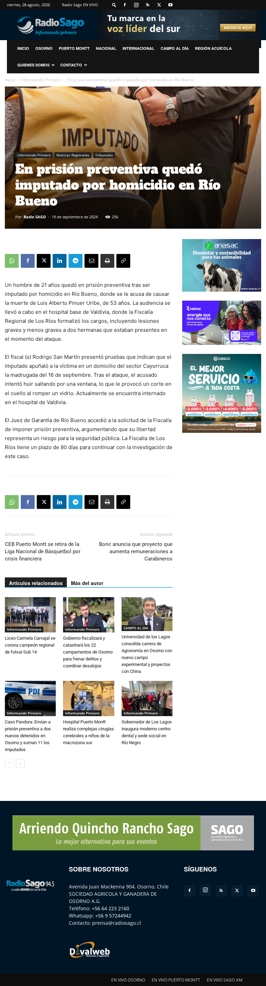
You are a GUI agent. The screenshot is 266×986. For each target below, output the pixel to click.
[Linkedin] (59, 261)
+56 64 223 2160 (110, 908)
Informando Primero (41, 80)
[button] (114, 4)
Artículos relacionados (36, 582)
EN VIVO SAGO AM (224, 980)
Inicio (10, 80)
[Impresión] (107, 261)
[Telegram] (75, 261)
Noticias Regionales (72, 155)
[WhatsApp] (12, 261)
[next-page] (20, 763)
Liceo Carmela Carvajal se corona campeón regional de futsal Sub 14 (30, 645)
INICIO (23, 48)
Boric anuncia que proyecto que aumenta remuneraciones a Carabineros (135, 551)
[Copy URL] (123, 261)
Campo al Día (175, 48)
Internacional (138, 48)
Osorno (44, 48)
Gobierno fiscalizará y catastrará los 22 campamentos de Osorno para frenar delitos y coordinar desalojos (88, 652)
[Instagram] (136, 5)
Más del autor (87, 582)
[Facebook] (124, 5)
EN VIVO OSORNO (128, 980)
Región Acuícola (213, 48)
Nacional (106, 48)
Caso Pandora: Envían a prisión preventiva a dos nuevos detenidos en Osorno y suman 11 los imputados (28, 735)
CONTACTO (71, 64)
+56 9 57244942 (113, 915)
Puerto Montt (74, 48)
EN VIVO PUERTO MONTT (176, 980)
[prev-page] (9, 763)
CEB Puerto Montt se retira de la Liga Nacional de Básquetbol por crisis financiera (42, 551)
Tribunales (104, 155)
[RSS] (147, 5)
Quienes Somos (33, 64)
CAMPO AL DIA (136, 628)
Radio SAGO (35, 216)
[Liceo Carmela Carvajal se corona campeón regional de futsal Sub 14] (30, 614)
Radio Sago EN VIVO (80, 4)
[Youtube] (170, 5)
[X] (159, 5)
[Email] (91, 261)
